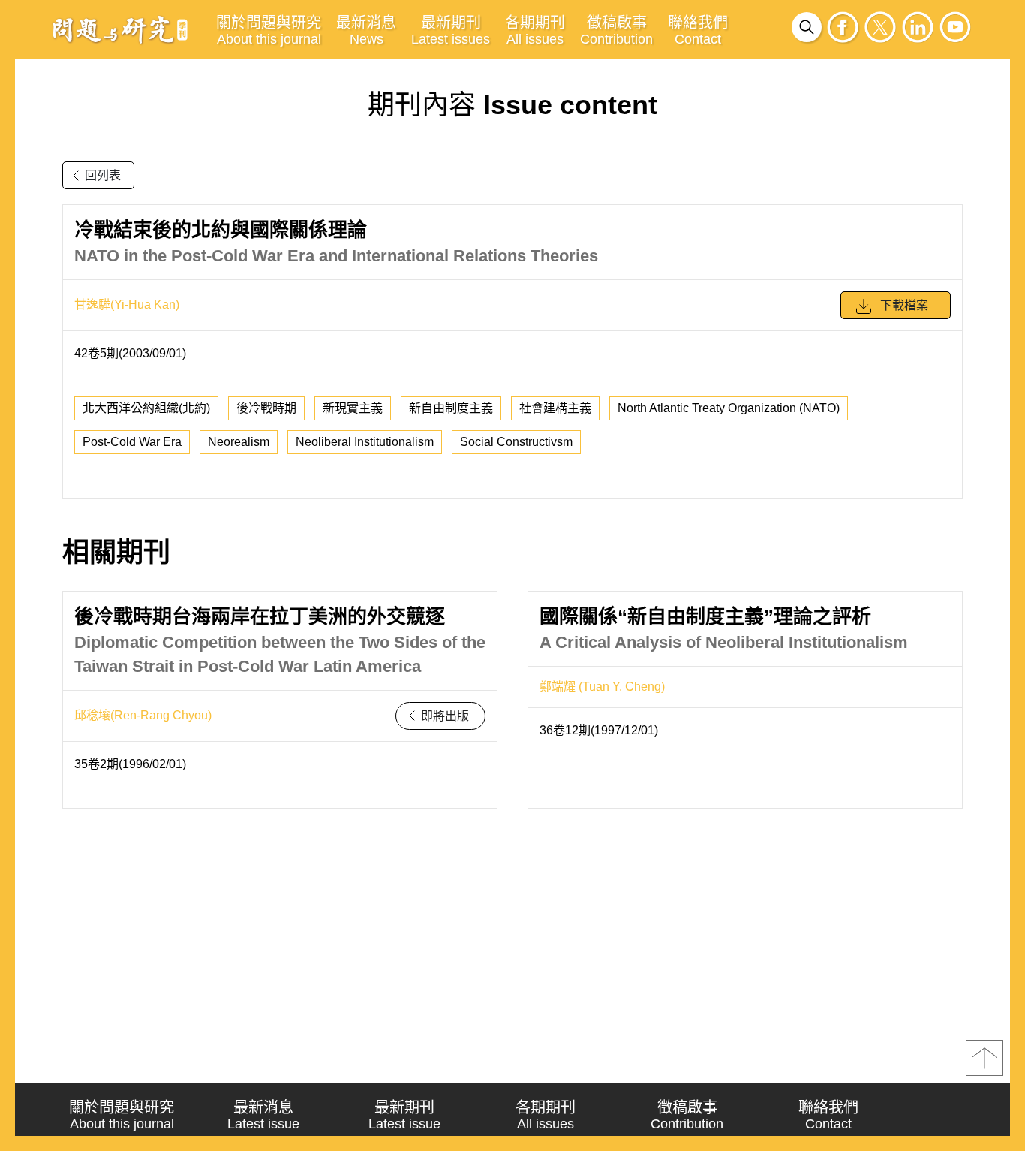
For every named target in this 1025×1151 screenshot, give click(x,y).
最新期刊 (450, 30)
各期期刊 (535, 30)
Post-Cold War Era (132, 441)
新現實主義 (353, 408)
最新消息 (366, 30)
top (984, 1058)
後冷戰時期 (266, 408)
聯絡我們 (698, 30)
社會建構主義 (555, 408)
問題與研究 (120, 29)
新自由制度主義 (451, 408)
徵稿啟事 (616, 30)
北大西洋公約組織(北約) (146, 408)
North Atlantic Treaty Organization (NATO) (729, 408)
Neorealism (238, 441)
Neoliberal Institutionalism (365, 441)
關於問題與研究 (268, 30)
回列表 (103, 175)
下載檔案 (904, 305)
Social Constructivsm (516, 441)
